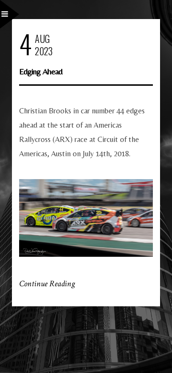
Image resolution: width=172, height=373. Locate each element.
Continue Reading (47, 283)
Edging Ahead (40, 71)
